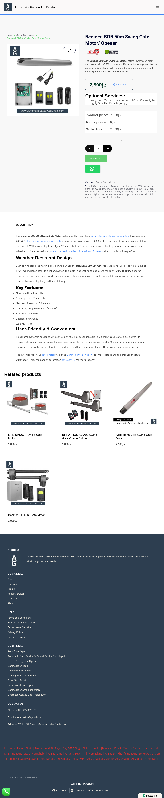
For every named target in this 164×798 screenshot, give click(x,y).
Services (12, 584)
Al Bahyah (79, 758)
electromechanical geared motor (44, 240)
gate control (68, 359)
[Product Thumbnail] (69, 50)
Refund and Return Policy (22, 622)
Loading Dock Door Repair (22, 675)
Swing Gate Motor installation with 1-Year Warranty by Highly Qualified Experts (122, 101)
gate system (48, 354)
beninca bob (121, 188)
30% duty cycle (146, 186)
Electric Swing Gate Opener (22, 661)
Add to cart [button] (28, 450)
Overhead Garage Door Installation (27, 694)
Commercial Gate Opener (22, 685)
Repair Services (16, 593)
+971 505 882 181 (26, 710)
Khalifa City (120, 748)
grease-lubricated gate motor (104, 191)
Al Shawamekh (91, 748)
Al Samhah (136, 748)
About (11, 603)
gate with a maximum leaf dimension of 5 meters (76, 251)
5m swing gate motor (102, 188)
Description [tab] (24, 224)
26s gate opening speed (124, 186)
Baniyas (106, 748)
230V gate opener (100, 186)
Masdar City (48, 758)
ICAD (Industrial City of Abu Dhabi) (24, 753)
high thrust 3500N (102, 194)
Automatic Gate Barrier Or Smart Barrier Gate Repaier (37, 656)
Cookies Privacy (16, 636)
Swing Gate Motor (25, 35)
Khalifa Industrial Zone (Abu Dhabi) (139, 753)
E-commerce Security (19, 627)
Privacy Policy (15, 632)
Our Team (13, 598)
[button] (92, 169)
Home (10, 35)
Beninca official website (80, 354)
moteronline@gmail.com (28, 717)
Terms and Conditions (20, 617)
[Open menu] (157, 7)
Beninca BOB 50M (138, 188)
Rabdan (12, 758)
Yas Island (152, 748)
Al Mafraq (150, 758)
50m (87, 188)
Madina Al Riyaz (13, 748)
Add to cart (96, 158)
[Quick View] (9, 443)
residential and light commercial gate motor (119, 195)
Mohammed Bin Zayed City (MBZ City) (57, 748)
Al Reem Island (93, 753)
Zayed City (64, 758)
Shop (10, 579)
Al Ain (29, 748)
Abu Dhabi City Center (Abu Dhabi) (108, 758)
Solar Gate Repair (17, 680)
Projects (12, 588)
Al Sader (110, 753)
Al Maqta (136, 758)
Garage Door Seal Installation (24, 689)
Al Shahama (55, 753)
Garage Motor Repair (19, 670)
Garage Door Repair (18, 665)
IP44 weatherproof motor (126, 194)
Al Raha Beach (73, 753)
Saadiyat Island (29, 758)
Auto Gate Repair (17, 651)
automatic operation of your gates (110, 235)
